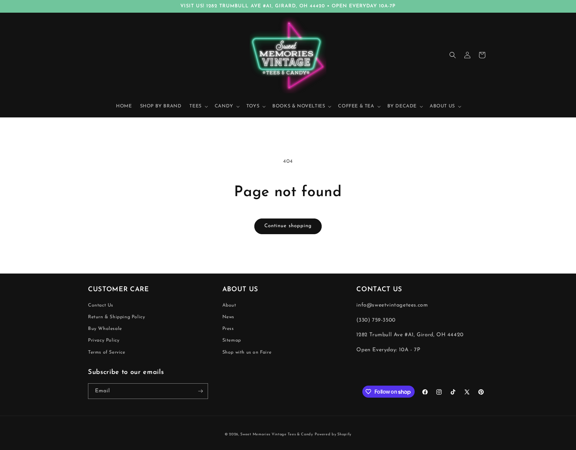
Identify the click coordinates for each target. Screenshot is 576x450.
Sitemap (231, 340)
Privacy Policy (103, 340)
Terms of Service (106, 352)
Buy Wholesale (105, 329)
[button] (197, 106)
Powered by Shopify (333, 434)
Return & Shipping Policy (116, 317)
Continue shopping (288, 226)
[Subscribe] (200, 391)
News (228, 317)
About (229, 305)
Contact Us (100, 305)
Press (228, 329)
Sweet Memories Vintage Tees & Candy (276, 434)
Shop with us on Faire (247, 352)
